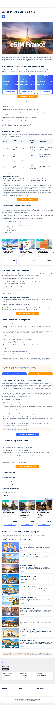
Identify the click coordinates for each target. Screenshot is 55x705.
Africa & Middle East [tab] (12, 539)
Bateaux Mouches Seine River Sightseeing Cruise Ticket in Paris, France (26, 514)
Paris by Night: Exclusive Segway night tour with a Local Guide (43, 514)
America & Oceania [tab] (27, 539)
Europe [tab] (4, 539)
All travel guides (6, 677)
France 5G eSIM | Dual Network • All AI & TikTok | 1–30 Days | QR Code (26, 253)
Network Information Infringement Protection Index (42, 654)
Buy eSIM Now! (10, 91)
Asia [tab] (20, 539)
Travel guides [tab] (5, 669)
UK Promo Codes (23, 677)
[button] (27, 477)
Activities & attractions (7, 673)
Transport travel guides (41, 675)
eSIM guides (39, 673)
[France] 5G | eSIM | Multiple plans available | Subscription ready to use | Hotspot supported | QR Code (43, 253)
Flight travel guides (7, 675)
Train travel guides (23, 675)
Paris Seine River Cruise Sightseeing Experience (8, 513)
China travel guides (23, 673)
